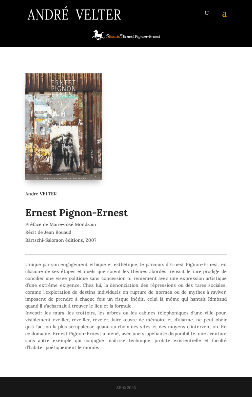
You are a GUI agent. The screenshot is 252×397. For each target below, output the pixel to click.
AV (118, 387)
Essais (114, 36)
